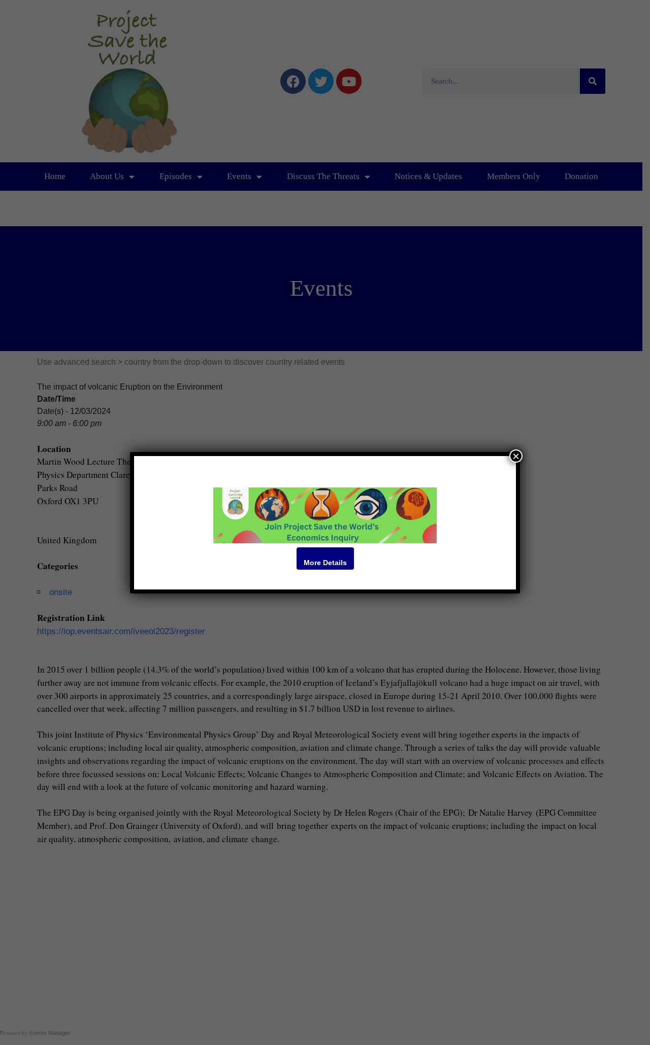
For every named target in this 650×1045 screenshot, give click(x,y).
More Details (325, 563)
